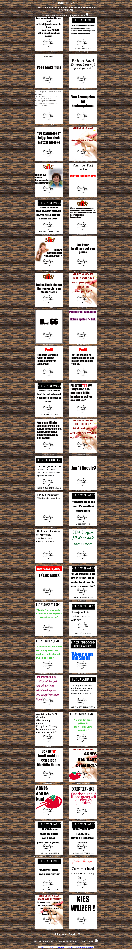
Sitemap (69, 947)
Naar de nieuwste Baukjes (84, 947)
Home (42, 947)
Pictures (61, 947)
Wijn (51, 947)
